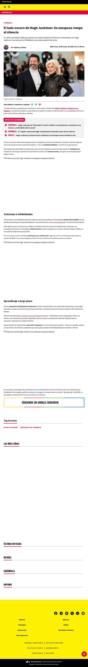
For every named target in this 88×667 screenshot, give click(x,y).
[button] (84, 654)
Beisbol (22, 620)
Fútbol (66, 625)
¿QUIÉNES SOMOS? (52, 648)
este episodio (58, 222)
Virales (11, 135)
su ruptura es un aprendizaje (31, 316)
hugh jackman (11, 427)
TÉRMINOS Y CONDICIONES (33, 643)
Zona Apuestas (22, 635)
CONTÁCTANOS (37, 653)
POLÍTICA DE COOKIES (35, 648)
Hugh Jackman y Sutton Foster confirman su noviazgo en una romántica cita (46, 135)
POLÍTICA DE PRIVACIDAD (54, 643)
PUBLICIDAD (50, 653)
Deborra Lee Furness (30, 427)
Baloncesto (22, 630)
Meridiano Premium (66, 630)
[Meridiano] (44, 7)
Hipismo (66, 620)
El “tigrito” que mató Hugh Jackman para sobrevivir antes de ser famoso (46, 131)
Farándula (8, 23)
